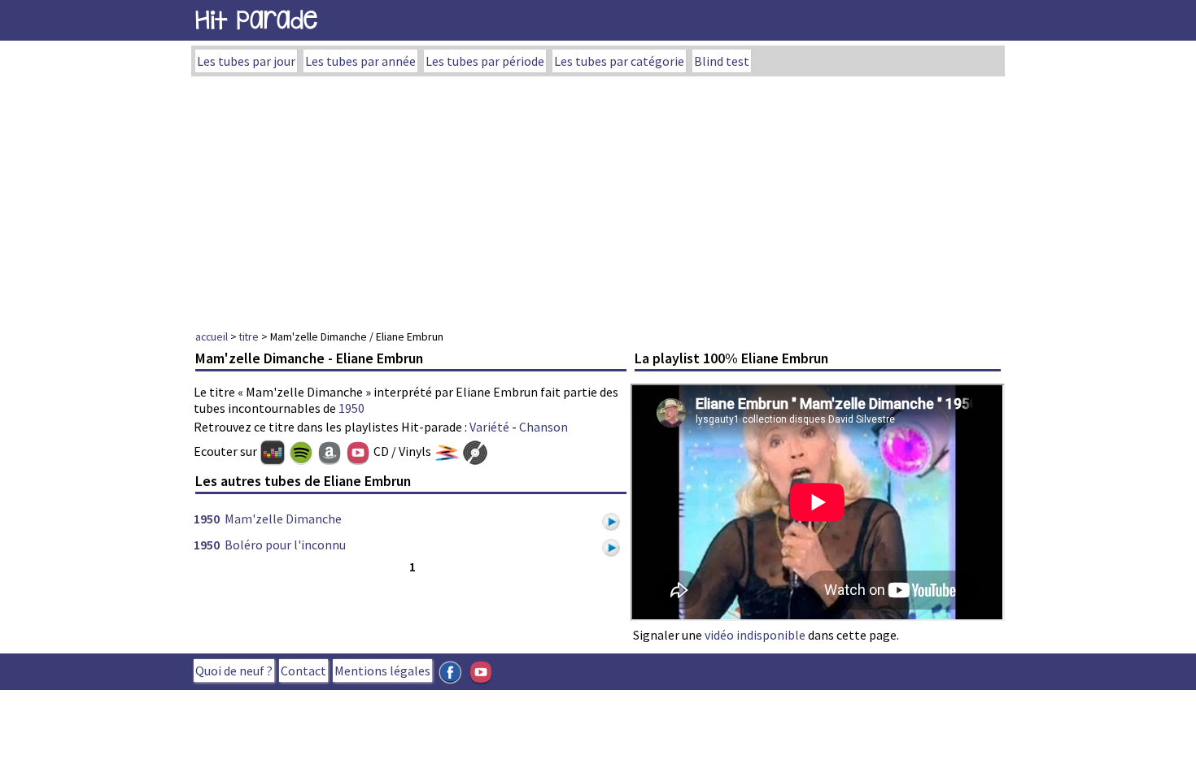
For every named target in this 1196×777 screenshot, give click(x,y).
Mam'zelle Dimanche (283, 518)
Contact (303, 670)
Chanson (543, 427)
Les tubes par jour (246, 61)
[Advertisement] (598, 198)
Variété (489, 427)
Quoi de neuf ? (234, 670)
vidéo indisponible (755, 635)
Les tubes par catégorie (619, 61)
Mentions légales (382, 670)
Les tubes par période (485, 61)
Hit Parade (256, 20)
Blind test (721, 61)
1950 (351, 408)
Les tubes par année (360, 61)
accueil (211, 336)
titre (249, 336)
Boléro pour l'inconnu (285, 544)
